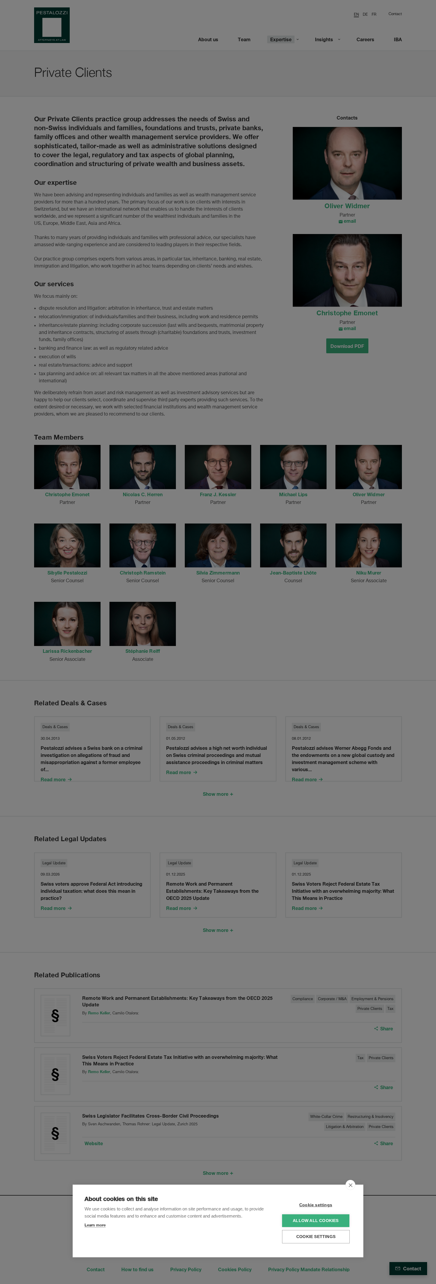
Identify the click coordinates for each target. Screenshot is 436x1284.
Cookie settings (315, 1205)
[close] (350, 1185)
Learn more (95, 1225)
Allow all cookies (315, 1220)
